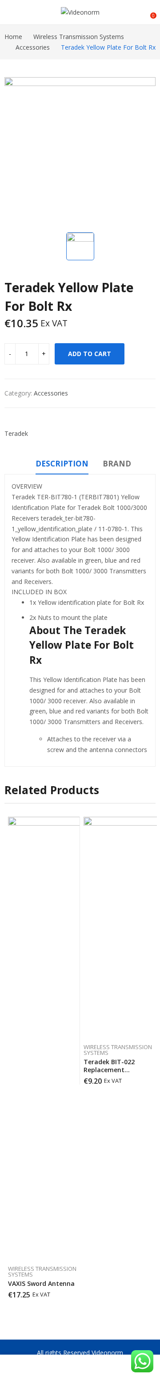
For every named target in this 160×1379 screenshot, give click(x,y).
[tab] (62, 465)
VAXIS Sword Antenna (41, 1283)
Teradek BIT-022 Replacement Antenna (109, 1070)
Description (62, 463)
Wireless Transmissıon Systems (42, 1271)
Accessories (51, 393)
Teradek (16, 433)
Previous (11, 1061)
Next (149, 1061)
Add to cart (89, 353)
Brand (117, 463)
